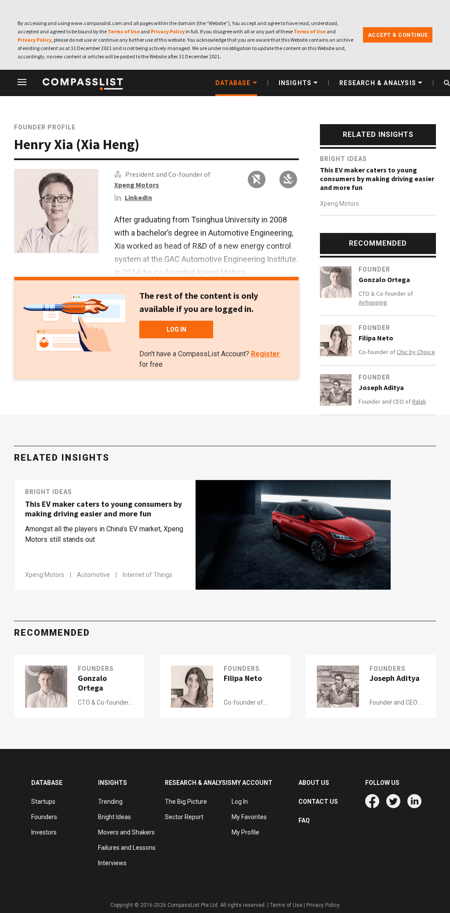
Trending (110, 801)
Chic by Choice (416, 352)
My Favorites (249, 816)
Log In (240, 801)
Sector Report (184, 816)
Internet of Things (147, 574)
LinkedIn (138, 197)
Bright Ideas (343, 159)
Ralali (419, 401)
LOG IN (176, 329)
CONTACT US (318, 801)
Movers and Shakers (126, 832)
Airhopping (373, 302)
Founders (96, 669)
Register (265, 354)
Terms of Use (124, 31)
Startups (43, 801)
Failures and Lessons (127, 847)
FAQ (304, 820)
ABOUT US (313, 782)
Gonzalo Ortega (384, 279)
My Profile (245, 832)
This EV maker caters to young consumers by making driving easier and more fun (377, 178)
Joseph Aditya (381, 387)
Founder (374, 269)
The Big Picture (186, 801)
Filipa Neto (376, 337)
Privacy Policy (168, 31)
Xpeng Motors (136, 184)
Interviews (112, 862)
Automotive (94, 574)
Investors (44, 832)
